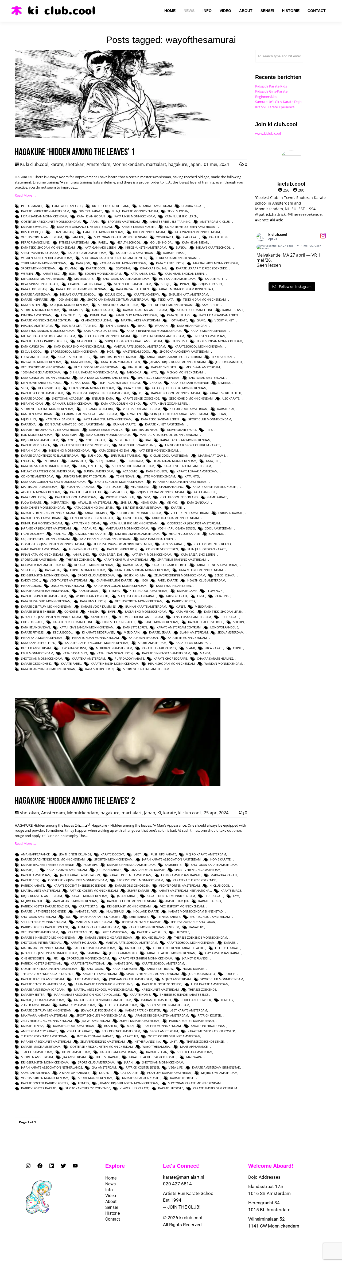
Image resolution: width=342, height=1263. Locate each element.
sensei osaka (225, 575)
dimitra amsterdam (36, 315)
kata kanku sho (143, 274)
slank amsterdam (194, 632)
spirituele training (125, 455)
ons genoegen (32, 958)
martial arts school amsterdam (139, 346)
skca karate (214, 648)
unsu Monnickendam (67, 586)
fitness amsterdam (74, 242)
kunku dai (98, 315)
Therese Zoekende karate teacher (179, 948)
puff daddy (113, 487)
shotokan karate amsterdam (126, 279)
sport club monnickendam (209, 419)
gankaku (216, 534)
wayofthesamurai (120, 497)
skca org (28, 570)
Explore (115, 1166)
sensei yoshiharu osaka (39, 253)
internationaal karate (95, 1036)
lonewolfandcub (224, 627)
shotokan (74, 164)
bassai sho (118, 492)
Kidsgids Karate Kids (271, 86)
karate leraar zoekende (190, 383)
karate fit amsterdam (100, 974)
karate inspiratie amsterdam (43, 596)
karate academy (146, 294)
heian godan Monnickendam (91, 388)
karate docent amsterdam (130, 875)
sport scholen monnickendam (119, 482)
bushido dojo (32, 232)
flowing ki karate (83, 549)
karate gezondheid (36, 664)
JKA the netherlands (75, 854)
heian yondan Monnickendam (95, 638)
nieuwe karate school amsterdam (48, 336)
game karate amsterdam (40, 549)
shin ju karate (117, 326)
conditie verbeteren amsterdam (190, 227)
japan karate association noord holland (87, 995)
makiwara (194, 1057)
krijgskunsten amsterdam (145, 247)
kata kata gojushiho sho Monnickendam (53, 482)
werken (27, 274)
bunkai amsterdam (98, 471)
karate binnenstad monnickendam (154, 331)
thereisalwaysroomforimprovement (123, 544)
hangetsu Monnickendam (103, 232)
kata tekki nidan (33, 289)
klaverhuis (115, 911)
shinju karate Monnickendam (135, 211)
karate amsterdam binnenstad (45, 591)
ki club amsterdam (36, 648)
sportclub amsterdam (39, 559)
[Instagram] (28, 1165)
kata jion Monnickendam (68, 305)
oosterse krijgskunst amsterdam (193, 523)
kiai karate (190, 237)
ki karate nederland (98, 632)
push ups (90, 865)
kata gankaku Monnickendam (123, 263)
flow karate (31, 502)
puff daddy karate (129, 658)
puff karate (230, 617)
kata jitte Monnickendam (187, 638)
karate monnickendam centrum (46, 320)
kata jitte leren (135, 627)
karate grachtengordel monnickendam (97, 643)
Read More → (25, 195)
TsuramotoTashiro (98, 409)
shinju (165, 284)
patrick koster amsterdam (94, 948)
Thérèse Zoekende (80, 559)
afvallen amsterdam (94, 502)
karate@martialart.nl (183, 1177)
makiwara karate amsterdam (44, 1015)
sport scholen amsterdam (133, 466)
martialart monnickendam (127, 528)
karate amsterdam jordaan (42, 989)
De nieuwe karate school (41, 383)
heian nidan (30, 450)
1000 (144, 580)
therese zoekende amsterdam (44, 1036)
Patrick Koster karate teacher (45, 906)
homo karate (193, 969)
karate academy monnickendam (185, 440)
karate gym (123, 963)
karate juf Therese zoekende (43, 911)
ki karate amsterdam (155, 206)
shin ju (126, 502)
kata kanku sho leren (38, 643)
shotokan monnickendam (41, 658)
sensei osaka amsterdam (192, 617)
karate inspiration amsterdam (45, 211)
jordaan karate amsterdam (130, 979)
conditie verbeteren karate (92, 518)
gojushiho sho (210, 284)
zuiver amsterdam (35, 1005)
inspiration (59, 502)
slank (190, 648)
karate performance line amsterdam (50, 430)
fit (55, 958)
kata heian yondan (192, 326)
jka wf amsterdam (95, 1021)
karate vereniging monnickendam (48, 513)
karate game (187, 591)
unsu (201, 596)
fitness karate (173, 544)
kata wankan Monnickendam (197, 232)
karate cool (96, 268)
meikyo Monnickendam (185, 372)
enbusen (27, 461)
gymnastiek (77, 461)
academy (130, 471)
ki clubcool (62, 632)
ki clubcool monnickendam (96, 367)
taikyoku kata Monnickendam (175, 518)
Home (110, 1178)
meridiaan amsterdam (202, 367)
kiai (148, 440)
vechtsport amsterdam (141, 409)
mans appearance (194, 1047)
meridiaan (131, 632)
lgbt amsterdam (114, 932)
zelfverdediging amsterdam (141, 617)
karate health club (85, 492)
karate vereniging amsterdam (187, 466)
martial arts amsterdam (140, 320)
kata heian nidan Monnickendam (105, 539)
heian (221, 414)
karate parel (71, 664)
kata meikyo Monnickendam (201, 570)
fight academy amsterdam (119, 383)
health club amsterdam (206, 580)
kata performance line (195, 310)
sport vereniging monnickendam (47, 409)
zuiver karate (138, 891)
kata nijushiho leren (181, 216)
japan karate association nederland (104, 984)
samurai (78, 237)
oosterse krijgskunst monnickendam (50, 222)
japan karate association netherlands (51, 1067)
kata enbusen (156, 471)
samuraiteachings (35, 1073)
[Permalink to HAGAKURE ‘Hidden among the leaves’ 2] (117, 784)
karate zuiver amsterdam (67, 870)
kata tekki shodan (86, 523)
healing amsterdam (36, 326)
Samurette (210, 305)
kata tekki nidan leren (173, 586)
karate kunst (219, 237)
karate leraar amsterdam (197, 471)
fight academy (32, 534)
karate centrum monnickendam (46, 606)
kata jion (83, 263)
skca (24, 388)
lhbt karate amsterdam (209, 984)
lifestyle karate (227, 948)
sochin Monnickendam (103, 274)
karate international (88, 963)
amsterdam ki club (215, 222)
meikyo (171, 502)
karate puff (214, 279)
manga (205, 653)
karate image (231, 891)
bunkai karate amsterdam (145, 606)
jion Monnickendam (36, 435)
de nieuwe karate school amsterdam (74, 424)
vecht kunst (224, 320)
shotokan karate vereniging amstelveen (114, 258)
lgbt (137, 854)
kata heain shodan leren (184, 274)
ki (140, 393)
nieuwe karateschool (213, 247)
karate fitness (32, 632)
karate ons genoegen (132, 885)
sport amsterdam (152, 643)
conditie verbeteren (162, 549)
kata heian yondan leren (120, 362)
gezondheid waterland (137, 445)
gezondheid (86, 341)
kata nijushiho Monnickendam (134, 523)
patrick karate (32, 885)
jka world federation (98, 1010)
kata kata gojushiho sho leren (103, 378)
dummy (70, 268)
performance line (35, 242)
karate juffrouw (159, 969)
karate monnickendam (209, 331)
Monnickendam (128, 164)
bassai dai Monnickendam (41, 362)
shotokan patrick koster (100, 917)
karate (56, 164)
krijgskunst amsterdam (39, 440)
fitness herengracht (118, 622)
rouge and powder (196, 1000)
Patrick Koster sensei (142, 1067)
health (92, 611)
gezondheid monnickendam (191, 398)
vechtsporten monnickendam (138, 601)
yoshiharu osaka (80, 487)
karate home (140, 995)
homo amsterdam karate (181, 875)
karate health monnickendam (114, 664)
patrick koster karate (38, 1088)
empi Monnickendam (37, 653)
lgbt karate (214, 896)
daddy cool (30, 580)
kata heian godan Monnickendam (120, 586)
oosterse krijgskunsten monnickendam (52, 544)
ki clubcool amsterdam (149, 591)
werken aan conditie (92, 596)
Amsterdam (98, 164)
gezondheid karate (90, 534)
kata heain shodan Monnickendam (142, 570)
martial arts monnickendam (215, 263)
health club (70, 315)
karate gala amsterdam (135, 253)
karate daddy (31, 398)
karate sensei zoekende (141, 398)
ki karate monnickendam (94, 565)
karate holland (83, 943)
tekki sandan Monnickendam (44, 263)
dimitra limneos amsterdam (137, 534)
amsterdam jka (177, 901)
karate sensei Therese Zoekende (84, 445)
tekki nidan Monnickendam (204, 299)
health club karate (184, 534)
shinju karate (106, 461)
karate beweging (34, 227)
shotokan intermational (41, 943)
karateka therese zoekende (194, 880)
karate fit (130, 1036)
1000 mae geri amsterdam (40, 372)
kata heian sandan (35, 627)
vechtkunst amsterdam (68, 580)
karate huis (134, 948)
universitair (132, 518)
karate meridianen (35, 445)
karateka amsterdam (88, 658)
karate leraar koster (139, 227)
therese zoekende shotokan (192, 922)
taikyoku (134, 372)
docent (105, 1073)
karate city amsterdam (77, 1005)
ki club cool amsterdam (169, 455)
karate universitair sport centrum (174, 357)
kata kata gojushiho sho (120, 403)
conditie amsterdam (37, 476)
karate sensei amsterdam (41, 518)
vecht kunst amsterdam (190, 513)
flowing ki (215, 591)
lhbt (173, 1041)
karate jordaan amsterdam (42, 1000)
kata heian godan (91, 216)
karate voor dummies (98, 606)
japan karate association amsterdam (171, 859)
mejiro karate (32, 901)
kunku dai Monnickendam (41, 523)
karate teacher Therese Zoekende (47, 865)
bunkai (181, 247)
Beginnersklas (266, 96)
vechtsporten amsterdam (41, 237)
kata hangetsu (204, 492)
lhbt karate (138, 917)
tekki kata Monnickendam (176, 258)
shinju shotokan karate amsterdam (133, 341)
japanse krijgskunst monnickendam (178, 362)
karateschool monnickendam (199, 346)
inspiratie (51, 461)
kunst (180, 606)
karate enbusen (163, 367)
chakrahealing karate (114, 580)
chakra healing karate (86, 284)
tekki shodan (178, 211)
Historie (112, 1213)
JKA (67, 917)
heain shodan (49, 388)
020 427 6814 (177, 1183)
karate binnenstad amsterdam (166, 653)
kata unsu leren (93, 601)
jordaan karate (108, 870)
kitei (153, 372)
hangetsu (179, 341)
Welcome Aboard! (270, 1166)
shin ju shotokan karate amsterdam (179, 414)
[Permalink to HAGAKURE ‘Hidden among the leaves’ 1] (117, 136)
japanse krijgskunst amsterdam (46, 528)
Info (109, 1189)
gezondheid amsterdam (132, 284)
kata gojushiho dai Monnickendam (179, 388)
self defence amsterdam (142, 507)
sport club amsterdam (96, 575)
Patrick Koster (183, 601)
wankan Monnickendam (223, 664)
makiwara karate (224, 875)
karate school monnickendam (175, 393)
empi (111, 611)
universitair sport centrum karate (192, 445)
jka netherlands (195, 958)
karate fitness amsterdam (217, 565)
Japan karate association (80, 875)
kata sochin (30, 305)
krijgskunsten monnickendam (44, 575)
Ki (22, 164)
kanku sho (80, 554)
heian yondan (32, 403)
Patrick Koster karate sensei (191, 1021)
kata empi (69, 435)
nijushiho (28, 419)
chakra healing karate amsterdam (89, 414)
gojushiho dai (161, 242)
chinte (238, 648)
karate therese (182, 1078)
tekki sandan (221, 357)
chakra (155, 383)
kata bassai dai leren (132, 289)
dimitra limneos (144, 430)
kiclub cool (114, 294)
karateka (28, 424)
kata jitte (213, 461)
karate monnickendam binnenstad (185, 289)
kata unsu (223, 596)
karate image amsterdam (40, 1047)
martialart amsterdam (39, 487)
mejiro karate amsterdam (206, 854)
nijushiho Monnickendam (69, 450)
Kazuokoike (100, 617)
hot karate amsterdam (177, 279)
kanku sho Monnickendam (136, 315)
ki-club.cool (31, 351)
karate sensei (232, 310)
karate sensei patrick (105, 430)
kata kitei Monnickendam (158, 450)
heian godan (31, 586)
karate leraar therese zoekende (201, 268)
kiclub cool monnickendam (139, 513)
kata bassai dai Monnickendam (45, 466)
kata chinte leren (170, 263)
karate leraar (174, 253)
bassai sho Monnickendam (145, 611)
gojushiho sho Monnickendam (45, 539)
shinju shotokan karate (137, 596)
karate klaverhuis (151, 932)
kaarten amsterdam (37, 414)
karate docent (112, 854)
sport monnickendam (38, 268)
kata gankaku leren (100, 247)
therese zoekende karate (141, 922)
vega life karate (79, 1031)
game (201, 320)
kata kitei (192, 476)
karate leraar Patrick (159, 648)
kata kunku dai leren (100, 331)
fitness (114, 591)
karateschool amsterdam (75, 497)
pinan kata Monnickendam (42, 554)
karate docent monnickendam (171, 896)
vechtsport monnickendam (43, 367)
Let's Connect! (181, 1166)
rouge (230, 974)
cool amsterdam (218, 528)
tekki (141, 326)
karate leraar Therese (169, 565)
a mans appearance (74, 1073)
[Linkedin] (51, 1165)
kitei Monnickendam (149, 232)
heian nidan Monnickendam (174, 461)
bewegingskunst (73, 648)
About (110, 1201)
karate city (29, 880)
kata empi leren (33, 497)
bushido (94, 455)
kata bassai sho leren (198, 554)
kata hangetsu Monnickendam (107, 419)
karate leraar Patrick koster (44, 341)
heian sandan (62, 232)
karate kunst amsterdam (165, 424)
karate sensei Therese (38, 611)
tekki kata (165, 299)
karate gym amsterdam (118, 1052)
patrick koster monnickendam (93, 891)
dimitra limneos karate (118, 357)
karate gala (132, 565)
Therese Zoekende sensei (205, 1041)
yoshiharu (164, 237)
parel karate (167, 580)
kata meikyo (185, 611)
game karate (217, 497)
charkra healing (153, 268)
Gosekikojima (134, 575)
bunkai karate (124, 424)
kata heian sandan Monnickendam (87, 627)
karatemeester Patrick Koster (211, 1031)
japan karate (127, 896)
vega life (175, 1067)
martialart (156, 164)
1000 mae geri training (79, 326)
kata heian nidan (195, 242)
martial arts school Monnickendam (169, 435)
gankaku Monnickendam (71, 403)
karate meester (125, 969)
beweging (122, 268)
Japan (195, 164)
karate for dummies (192, 643)
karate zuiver (86, 911)
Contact (112, 1219)
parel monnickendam (161, 622)
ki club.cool (37, 164)
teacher (227, 1000)
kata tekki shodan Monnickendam (48, 247)
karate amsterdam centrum (179, 627)
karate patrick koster (142, 1010)
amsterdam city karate (39, 1031)
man (130, 1026)
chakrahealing (171, 487)
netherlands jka (147, 1041)
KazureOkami (89, 591)
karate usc (51, 274)
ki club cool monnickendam (107, 336)
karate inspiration (122, 549)
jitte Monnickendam (159, 476)
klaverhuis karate (134, 1088)
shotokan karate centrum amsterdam (117, 299)
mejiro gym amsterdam (219, 1073)
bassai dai (52, 570)
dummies (76, 310)
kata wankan (81, 362)
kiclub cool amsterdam (189, 409)
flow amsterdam (34, 357)
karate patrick (209, 901)
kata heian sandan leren (218, 315)
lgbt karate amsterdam (188, 1010)
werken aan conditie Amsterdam (46, 258)
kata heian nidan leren (115, 653)
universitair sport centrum (85, 476)
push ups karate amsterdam (169, 1073)
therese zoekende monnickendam (200, 937)
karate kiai (225, 409)
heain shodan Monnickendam (171, 664)
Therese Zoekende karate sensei (184, 995)
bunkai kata (80, 383)
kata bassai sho (75, 653)
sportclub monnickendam (159, 378)
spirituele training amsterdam (181, 559)
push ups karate (163, 854)
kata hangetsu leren (156, 539)
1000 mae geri (67, 299)
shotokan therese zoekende (87, 1088)
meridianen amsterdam (114, 648)
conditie (71, 611)
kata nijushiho (178, 315)
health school (129, 242)
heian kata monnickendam (42, 638)
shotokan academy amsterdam (184, 351)
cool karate (96, 440)
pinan (184, 284)
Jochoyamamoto (228, 362)
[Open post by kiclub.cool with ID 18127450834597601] (291, 247)
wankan (161, 326)
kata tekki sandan (60, 419)
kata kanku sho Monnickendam (79, 346)
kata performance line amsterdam (84, 227)
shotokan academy (67, 398)
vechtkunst (140, 487)
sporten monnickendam (40, 310)
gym (147, 497)
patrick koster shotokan (41, 963)
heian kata (149, 502)
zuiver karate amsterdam (139, 1021)
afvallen (134, 414)
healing (59, 534)
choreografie (32, 622)
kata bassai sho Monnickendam (46, 601)
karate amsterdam (35, 294)
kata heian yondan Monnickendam (48, 669)
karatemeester (32, 995)
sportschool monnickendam (74, 351)
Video (110, 1195)
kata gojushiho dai (114, 450)
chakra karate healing (215, 658)
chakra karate (192, 206)
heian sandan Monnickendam (44, 216)
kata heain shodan (143, 638)
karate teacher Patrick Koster (153, 1057)
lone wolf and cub (67, 206)
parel (102, 242)
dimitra (224, 383)
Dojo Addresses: (265, 1177)
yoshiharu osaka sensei (176, 528)
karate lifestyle (170, 1088)
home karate (220, 859)
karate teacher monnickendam (171, 953)
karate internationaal (208, 1026)
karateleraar (159, 632)
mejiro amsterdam (176, 979)
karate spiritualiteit (225, 393)
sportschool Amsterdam (118, 305)
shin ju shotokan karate (207, 549)
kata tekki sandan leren (160, 419)
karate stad (88, 906)
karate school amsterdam (42, 393)
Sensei (111, 1207)
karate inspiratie (34, 299)
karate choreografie (170, 658)
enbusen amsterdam (210, 336)
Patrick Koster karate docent (44, 927)
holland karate (146, 911)
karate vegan (156, 1052)
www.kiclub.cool (268, 133)
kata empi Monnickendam (151, 554)
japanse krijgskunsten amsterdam (180, 482)
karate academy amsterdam (145, 310)
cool (72, 440)
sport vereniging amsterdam (146, 669)
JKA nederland (153, 937)
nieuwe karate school (77, 294)
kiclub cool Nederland (110, 206)
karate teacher (80, 932)
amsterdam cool (136, 351)
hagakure (177, 164)
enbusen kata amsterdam (188, 294)
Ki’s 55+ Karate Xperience (274, 107)
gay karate (129, 1073)
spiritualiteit (125, 440)
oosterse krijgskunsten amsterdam (101, 393)
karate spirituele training (170, 222)
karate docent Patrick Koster (44, 1083)
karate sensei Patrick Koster (215, 487)
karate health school (205, 622)
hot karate (178, 320)
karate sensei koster (74, 357)
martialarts (84, 279)
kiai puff (135, 367)
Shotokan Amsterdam (206, 378)
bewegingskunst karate (40, 284)
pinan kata (135, 461)
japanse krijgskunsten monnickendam (51, 617)
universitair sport (181, 430)
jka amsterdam (74, 1057)
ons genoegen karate (148, 870)
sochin (238, 622)
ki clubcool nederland (212, 544)
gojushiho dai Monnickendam (160, 492)
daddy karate (103, 310)
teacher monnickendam (162, 1026)
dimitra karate (90, 211)
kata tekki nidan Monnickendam (81, 289)
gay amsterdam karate (223, 953)
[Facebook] (39, 1165)
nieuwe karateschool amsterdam (47, 471)
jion (72, 274)
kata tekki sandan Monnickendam (47, 331)
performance (31, 206)
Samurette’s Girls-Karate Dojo (278, 101)
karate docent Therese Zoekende (80, 885)
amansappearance (35, 854)
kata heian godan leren (168, 403)
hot (110, 351)
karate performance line (73, 622)
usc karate (230, 398)
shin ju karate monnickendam (93, 372)
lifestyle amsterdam (121, 1005)
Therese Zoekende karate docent (47, 974)
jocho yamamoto (123, 953)
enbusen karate (230, 513)
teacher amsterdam (36, 1052)
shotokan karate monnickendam (120, 237)
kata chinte (133, 388)
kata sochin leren (99, 669)
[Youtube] (75, 1165)
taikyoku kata (177, 596)
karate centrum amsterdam (126, 559)
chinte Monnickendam (87, 570)
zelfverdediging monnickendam (179, 575)
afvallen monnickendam (40, 492)
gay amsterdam (104, 1067)
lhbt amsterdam (86, 979)
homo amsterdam (76, 1052)
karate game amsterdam (87, 253)
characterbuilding (96, 320)
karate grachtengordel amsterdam (49, 455)
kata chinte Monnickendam (42, 507)
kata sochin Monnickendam (108, 435)
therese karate (107, 1057)
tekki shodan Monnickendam (219, 341)
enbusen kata (102, 398)
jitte (209, 430)
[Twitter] (63, 1165)
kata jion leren (90, 466)
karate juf (29, 870)
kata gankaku (198, 502)
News (110, 1183)
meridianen (203, 606)
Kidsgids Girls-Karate (271, 91)
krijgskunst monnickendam (43, 279)
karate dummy (95, 513)
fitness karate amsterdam (98, 927)
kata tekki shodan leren (223, 611)
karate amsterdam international (184, 891)
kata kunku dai (33, 346)
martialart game (211, 455)
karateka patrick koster (141, 1078)
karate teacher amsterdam (42, 979)
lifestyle (182, 932)
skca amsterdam (230, 632)
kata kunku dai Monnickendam (45, 378)
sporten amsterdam (124, 222)
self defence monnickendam (170, 305)
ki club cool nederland (179, 497)
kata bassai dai (110, 554)
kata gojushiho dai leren (93, 507)
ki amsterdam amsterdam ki (43, 565)
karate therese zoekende (161, 984)
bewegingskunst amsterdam (161, 336)
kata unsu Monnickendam (134, 216)
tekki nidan (125, 476)
